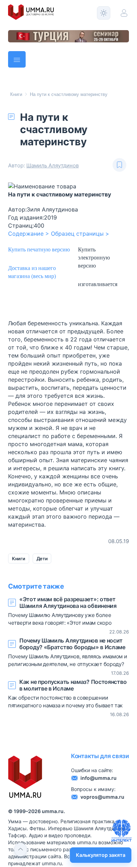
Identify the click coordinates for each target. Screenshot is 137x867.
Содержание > (28, 233)
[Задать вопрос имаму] (121, 830)
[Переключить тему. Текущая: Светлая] (103, 13)
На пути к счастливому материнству (68, 94)
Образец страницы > (80, 233)
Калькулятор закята (100, 855)
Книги (16, 94)
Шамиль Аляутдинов (52, 165)
